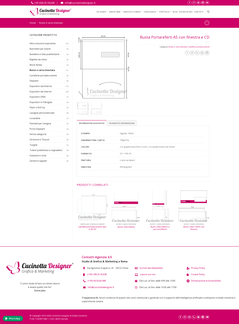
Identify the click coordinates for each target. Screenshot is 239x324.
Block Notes (36, 64)
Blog (175, 12)
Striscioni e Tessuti (39, 139)
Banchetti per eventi (40, 48)
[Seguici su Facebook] (190, 3)
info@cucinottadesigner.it (80, 2)
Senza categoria (38, 134)
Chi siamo (101, 12)
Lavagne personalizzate (42, 112)
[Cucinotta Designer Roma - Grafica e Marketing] (51, 11)
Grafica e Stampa (131, 12)
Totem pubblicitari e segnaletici (46, 150)
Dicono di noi (186, 12)
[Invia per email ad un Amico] (197, 53)
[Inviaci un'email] (189, 317)
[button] (208, 11)
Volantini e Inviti (38, 155)
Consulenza (150, 12)
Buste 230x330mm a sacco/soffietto (159, 228)
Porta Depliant (37, 128)
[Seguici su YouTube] (207, 3)
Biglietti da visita (38, 59)
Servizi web (114, 12)
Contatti (199, 12)
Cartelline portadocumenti (43, 75)
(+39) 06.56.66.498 (96, 280)
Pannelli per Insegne (40, 123)
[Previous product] (207, 23)
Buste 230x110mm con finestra (193, 228)
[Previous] (77, 213)
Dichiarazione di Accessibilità (206, 280)
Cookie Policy (197, 274)
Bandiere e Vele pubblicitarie (44, 54)
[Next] (209, 213)
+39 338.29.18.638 (43, 2)
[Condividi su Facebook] (187, 53)
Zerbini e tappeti (38, 160)
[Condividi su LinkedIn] (207, 53)
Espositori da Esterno (41, 86)
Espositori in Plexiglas (41, 102)
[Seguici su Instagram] (194, 3)
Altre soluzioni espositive (43, 43)
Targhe (33, 144)
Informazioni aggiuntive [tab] (91, 123)
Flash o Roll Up (37, 107)
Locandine (35, 118)
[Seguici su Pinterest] (198, 3)
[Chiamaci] (194, 317)
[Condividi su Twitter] (192, 53)
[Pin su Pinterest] (202, 53)
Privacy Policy (198, 268)
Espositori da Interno (41, 91)
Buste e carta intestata (51, 22)
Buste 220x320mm (126, 227)
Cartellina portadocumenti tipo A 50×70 (92, 228)
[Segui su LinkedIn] (203, 3)
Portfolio (164, 12)
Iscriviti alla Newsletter (151, 268)
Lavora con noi (147, 274)
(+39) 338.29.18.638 (96, 274)
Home (33, 22)
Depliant (34, 80)
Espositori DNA (38, 96)
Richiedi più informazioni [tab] (121, 123)
